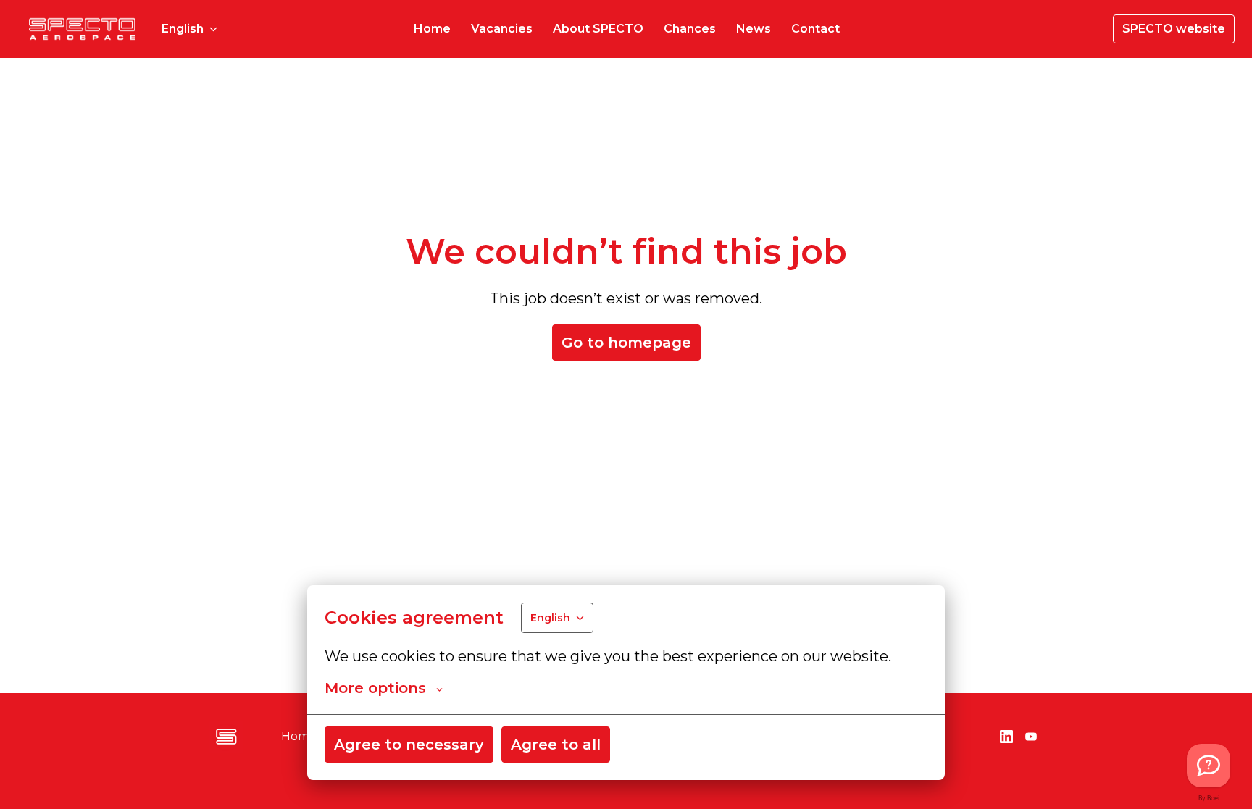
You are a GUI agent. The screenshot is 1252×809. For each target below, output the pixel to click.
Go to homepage (626, 342)
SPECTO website (1173, 28)
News (753, 28)
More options (375, 688)
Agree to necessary (409, 744)
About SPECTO (598, 28)
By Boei (1208, 798)
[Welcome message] (1208, 765)
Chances (690, 28)
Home (432, 28)
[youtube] (1031, 736)
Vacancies (502, 28)
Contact (815, 28)
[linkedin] (1006, 736)
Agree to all (556, 744)
